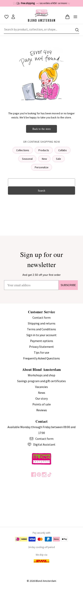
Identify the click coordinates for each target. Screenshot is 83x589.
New (44, 158)
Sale (58, 158)
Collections (22, 150)
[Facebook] (33, 474)
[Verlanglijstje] (6, 16)
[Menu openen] (75, 16)
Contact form (41, 317)
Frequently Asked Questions (41, 358)
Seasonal (27, 158)
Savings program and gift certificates (41, 381)
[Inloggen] (13, 16)
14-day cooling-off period (41, 547)
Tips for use (41, 352)
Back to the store (41, 129)
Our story (41, 398)
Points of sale (41, 404)
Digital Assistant (44, 444)
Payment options (41, 341)
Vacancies (41, 387)
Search (41, 190)
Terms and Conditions (41, 329)
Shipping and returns (41, 323)
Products (43, 150)
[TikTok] (49, 474)
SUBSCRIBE (68, 285)
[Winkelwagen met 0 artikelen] (67, 16)
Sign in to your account (41, 335)
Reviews (41, 410)
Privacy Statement (41, 347)
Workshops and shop (41, 375)
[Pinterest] (38, 474)
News (41, 393)
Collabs (62, 150)
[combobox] (41, 30)
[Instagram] (44, 474)
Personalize (41, 167)
